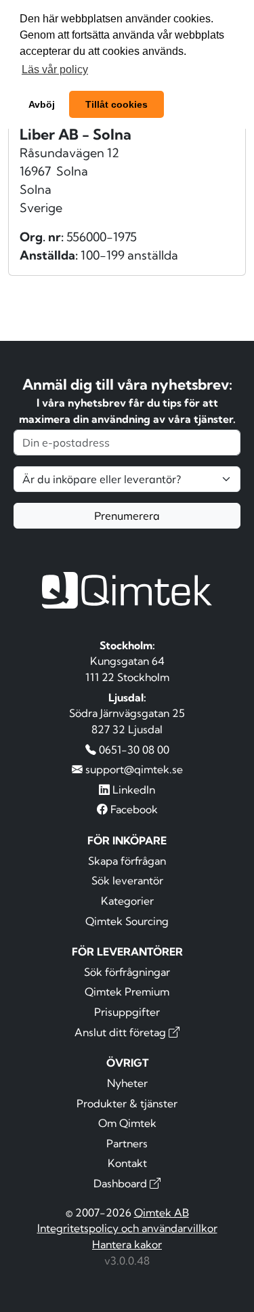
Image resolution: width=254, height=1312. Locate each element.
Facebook (133, 809)
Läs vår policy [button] (55, 69)
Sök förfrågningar (127, 972)
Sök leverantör (127, 880)
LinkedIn (132, 789)
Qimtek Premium (127, 991)
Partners (127, 1143)
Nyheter (127, 1083)
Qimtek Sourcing (127, 921)
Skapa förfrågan (127, 860)
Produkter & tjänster (127, 1103)
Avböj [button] (41, 104)
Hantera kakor (127, 1244)
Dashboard (121, 1183)
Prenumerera (127, 515)
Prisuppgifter (127, 1012)
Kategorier (127, 900)
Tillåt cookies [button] (116, 104)
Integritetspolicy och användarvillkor (127, 1228)
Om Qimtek (127, 1123)
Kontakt (127, 1163)
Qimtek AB (161, 1212)
